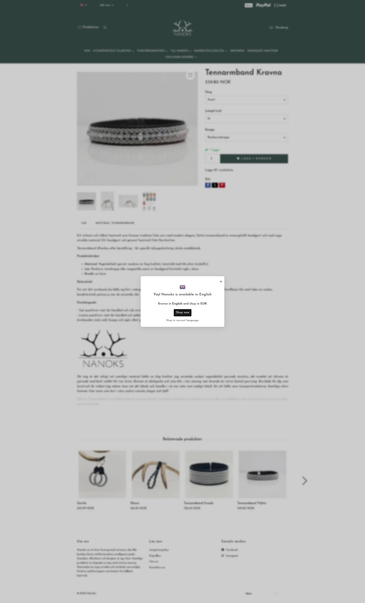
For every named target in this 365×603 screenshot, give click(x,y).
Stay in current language (182, 320)
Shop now (182, 312)
